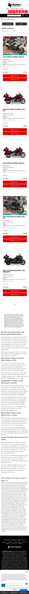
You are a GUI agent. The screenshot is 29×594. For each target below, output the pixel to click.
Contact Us (14, 543)
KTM (24, 344)
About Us (4, 542)
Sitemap (20, 543)
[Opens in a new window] (17, 11)
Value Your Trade (15, 79)
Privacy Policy (17, 542)
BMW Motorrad (4, 349)
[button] (27, 571)
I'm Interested (15, 76)
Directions (10, 542)
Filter (21, 24)
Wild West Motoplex (6, 337)
